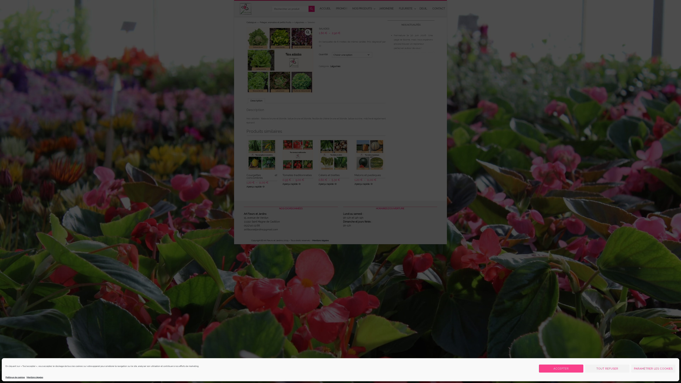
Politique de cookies (15, 377)
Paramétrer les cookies (653, 368)
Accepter (561, 368)
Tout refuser (607, 368)
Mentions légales (35, 377)
